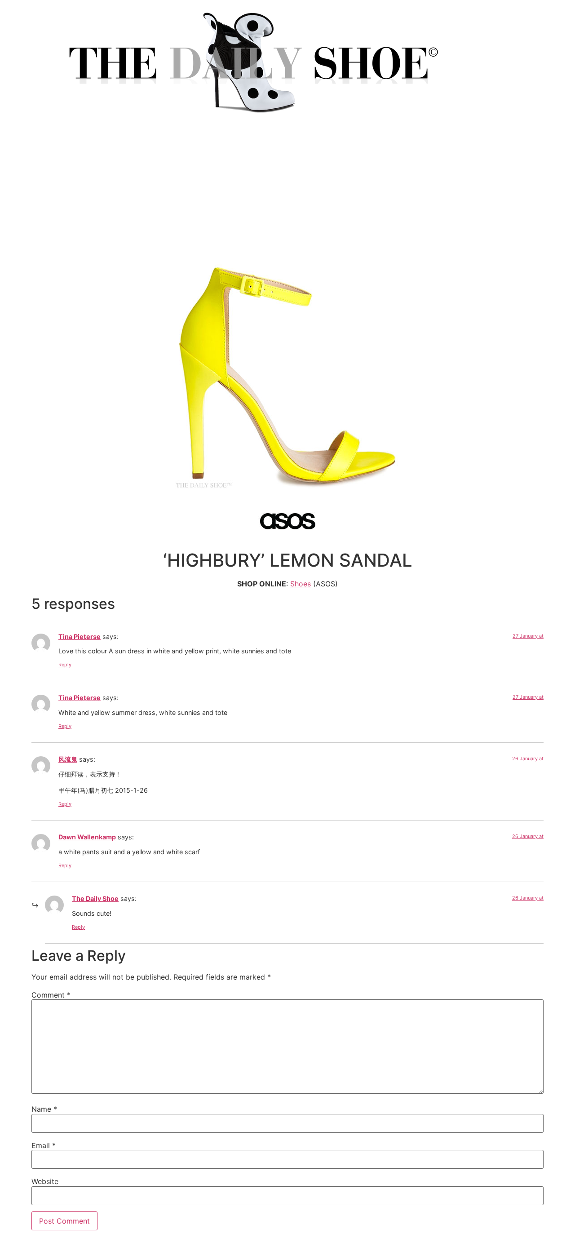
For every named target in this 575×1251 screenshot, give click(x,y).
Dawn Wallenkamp (87, 837)
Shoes (300, 583)
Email (43, 1145)
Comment (51, 994)
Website (44, 1181)
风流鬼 (67, 759)
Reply (64, 664)
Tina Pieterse (79, 636)
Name (44, 1109)
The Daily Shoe (95, 898)
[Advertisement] (287, 197)
